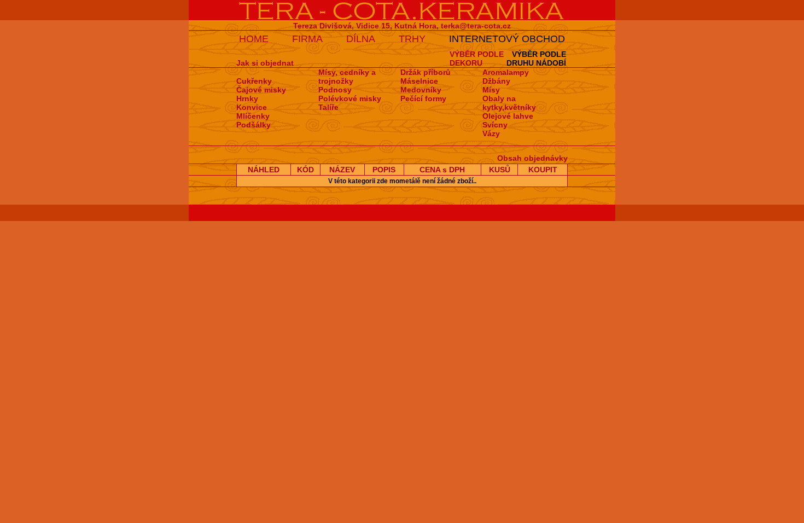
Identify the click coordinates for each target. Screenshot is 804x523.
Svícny (495, 124)
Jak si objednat (265, 63)
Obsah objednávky (532, 158)
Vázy (491, 133)
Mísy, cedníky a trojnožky (347, 76)
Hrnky (247, 98)
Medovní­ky (420, 89)
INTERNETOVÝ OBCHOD (507, 38)
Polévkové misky (349, 98)
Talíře (328, 107)
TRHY (412, 38)
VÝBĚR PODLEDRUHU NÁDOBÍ (536, 58)
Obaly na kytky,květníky (509, 103)
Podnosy (335, 89)
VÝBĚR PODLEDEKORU (477, 58)
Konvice (251, 107)
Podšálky (253, 124)
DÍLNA (360, 38)
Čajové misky (261, 89)
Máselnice (419, 81)
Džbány (496, 81)
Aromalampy (505, 72)
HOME (254, 38)
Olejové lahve (507, 116)
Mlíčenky (253, 116)
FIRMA (307, 38)
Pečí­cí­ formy (423, 98)
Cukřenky (254, 81)
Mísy (491, 89)
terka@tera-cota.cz (476, 25)
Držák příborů (425, 72)
